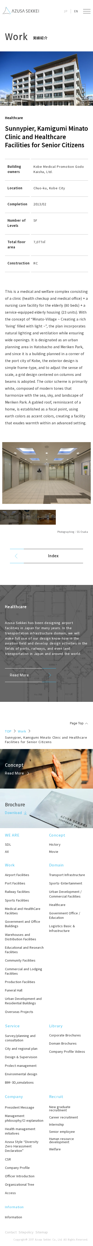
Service (12, 1026)
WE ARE (12, 835)
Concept (57, 835)
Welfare (55, 1149)
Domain (56, 865)
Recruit (56, 1096)
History (55, 844)
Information (14, 1206)
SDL (8, 844)
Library (56, 1026)
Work (22, 731)
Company (14, 1096)
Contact (11, 1232)
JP (65, 11)
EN (76, 11)
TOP (8, 731)
